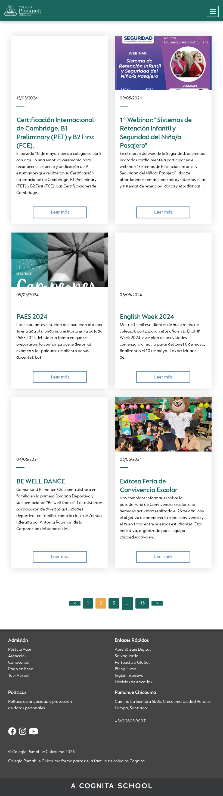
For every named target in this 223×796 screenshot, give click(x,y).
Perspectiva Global (132, 662)
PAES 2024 (32, 317)
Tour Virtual (18, 675)
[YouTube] (33, 732)
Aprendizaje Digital (133, 649)
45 (142, 603)
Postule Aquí (19, 649)
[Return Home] (22, 10)
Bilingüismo (125, 669)
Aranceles (17, 656)
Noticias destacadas (133, 682)
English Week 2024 (147, 317)
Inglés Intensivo (129, 675)
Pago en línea (20, 669)
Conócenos (18, 662)
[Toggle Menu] (213, 11)
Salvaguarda (126, 656)
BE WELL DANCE (41, 481)
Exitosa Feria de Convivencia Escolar (148, 486)
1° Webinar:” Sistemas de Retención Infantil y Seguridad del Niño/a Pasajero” (156, 133)
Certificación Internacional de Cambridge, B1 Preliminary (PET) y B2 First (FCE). (55, 133)
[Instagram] (22, 732)
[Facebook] (12, 732)
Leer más (60, 212)
